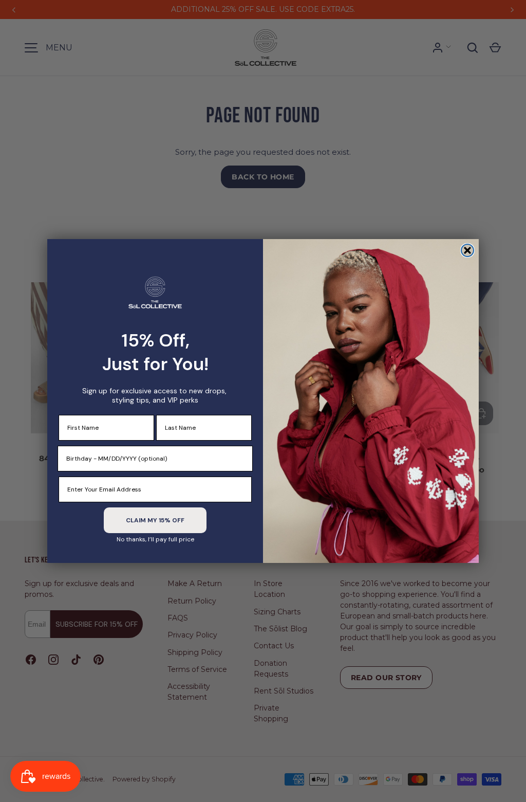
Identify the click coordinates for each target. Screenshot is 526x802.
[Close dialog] (467, 250)
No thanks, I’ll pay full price (155, 539)
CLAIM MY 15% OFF (155, 520)
